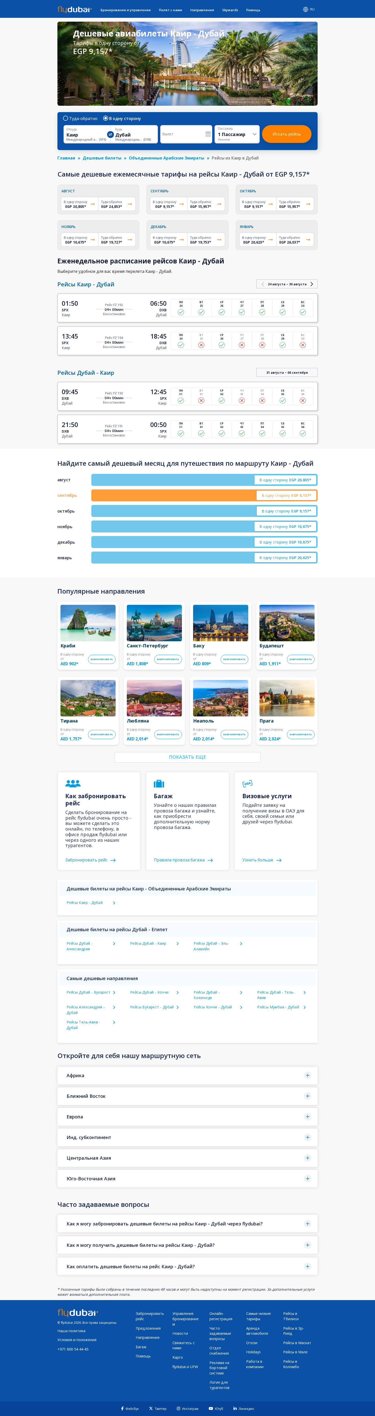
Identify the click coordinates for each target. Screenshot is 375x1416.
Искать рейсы (287, 134)
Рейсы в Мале (295, 1352)
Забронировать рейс (150, 1316)
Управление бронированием (185, 1318)
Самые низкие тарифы (258, 1316)
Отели (251, 1342)
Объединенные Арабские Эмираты (166, 158)
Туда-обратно (83, 118)
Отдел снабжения (219, 1350)
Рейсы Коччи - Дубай (213, 1007)
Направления (202, 10)
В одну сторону (125, 118)
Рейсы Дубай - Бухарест (88, 992)
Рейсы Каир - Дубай (85, 902)
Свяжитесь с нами (183, 1345)
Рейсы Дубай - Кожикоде (207, 995)
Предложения (148, 1328)
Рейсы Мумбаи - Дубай (278, 1007)
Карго (177, 1357)
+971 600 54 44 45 (72, 1349)
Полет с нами (170, 10)
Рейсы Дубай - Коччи (149, 992)
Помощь (253, 10)
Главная (66, 158)
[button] (187, 1075)
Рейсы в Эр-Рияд (293, 1331)
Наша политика (71, 1330)
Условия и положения (76, 1339)
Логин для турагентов (219, 1385)
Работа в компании (255, 1364)
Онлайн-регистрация (220, 1316)
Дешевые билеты (102, 158)
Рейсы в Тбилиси (291, 1316)
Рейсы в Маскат (297, 1342)
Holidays (253, 1352)
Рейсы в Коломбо (291, 1364)
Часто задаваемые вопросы (220, 1333)
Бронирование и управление (126, 10)
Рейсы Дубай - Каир (148, 943)
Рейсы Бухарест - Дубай (152, 1007)
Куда (118, 129)
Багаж (141, 1346)
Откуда (71, 129)
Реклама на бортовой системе (219, 1367)
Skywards (230, 10)
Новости (180, 1333)
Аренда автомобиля (257, 1331)
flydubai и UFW (185, 1366)
